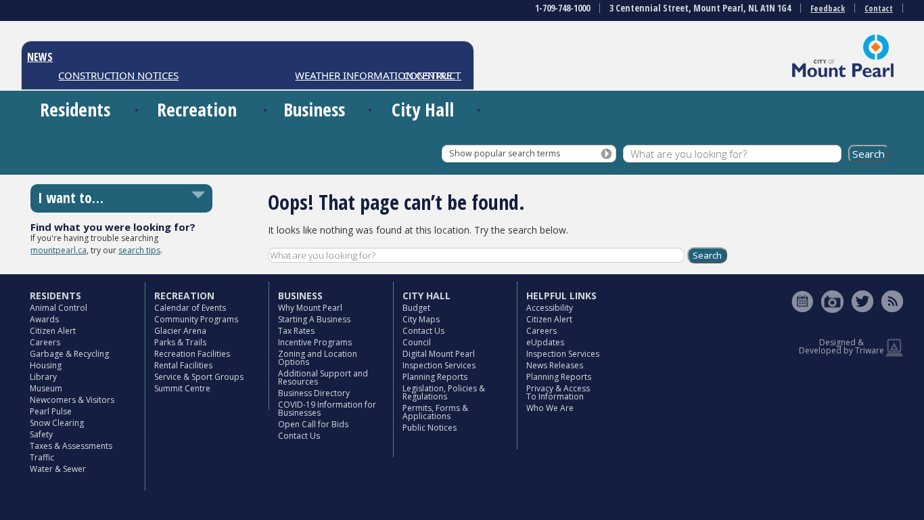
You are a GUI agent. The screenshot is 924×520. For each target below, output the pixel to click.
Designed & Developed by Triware (841, 346)
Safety (41, 434)
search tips (139, 250)
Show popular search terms (504, 153)
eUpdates (545, 342)
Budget (416, 307)
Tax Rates (296, 331)
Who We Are (550, 408)
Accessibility (549, 307)
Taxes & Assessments (71, 446)
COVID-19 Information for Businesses (327, 408)
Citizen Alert (53, 331)
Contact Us (299, 435)
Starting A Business (314, 319)
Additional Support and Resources (323, 377)
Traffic (42, 457)
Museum (46, 388)
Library (43, 377)
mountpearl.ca (58, 250)
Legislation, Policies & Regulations (443, 392)
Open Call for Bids (313, 424)
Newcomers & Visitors (72, 400)
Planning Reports (434, 377)
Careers (45, 342)
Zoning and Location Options (317, 358)
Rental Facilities (183, 365)
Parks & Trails (180, 342)
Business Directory (314, 393)
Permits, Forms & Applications (435, 412)
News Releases (554, 365)
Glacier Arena (180, 331)
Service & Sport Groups (199, 377)
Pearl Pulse (51, 411)
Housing (46, 365)
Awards (44, 319)
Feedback (827, 8)
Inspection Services (439, 365)
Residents (75, 109)
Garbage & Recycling (69, 354)
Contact (878, 8)
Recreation (197, 109)
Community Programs (196, 319)
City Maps (421, 319)
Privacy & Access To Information (558, 392)
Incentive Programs (315, 342)
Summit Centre (182, 388)
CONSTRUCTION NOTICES (113, 75)
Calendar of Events (190, 307)
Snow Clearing (57, 423)
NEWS (40, 56)
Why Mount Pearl (310, 307)
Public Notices (429, 427)
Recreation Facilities (192, 354)
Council (416, 342)
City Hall (423, 109)
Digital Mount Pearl (438, 354)
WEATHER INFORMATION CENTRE (368, 75)
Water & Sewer (58, 469)
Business (314, 109)
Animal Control (58, 307)
